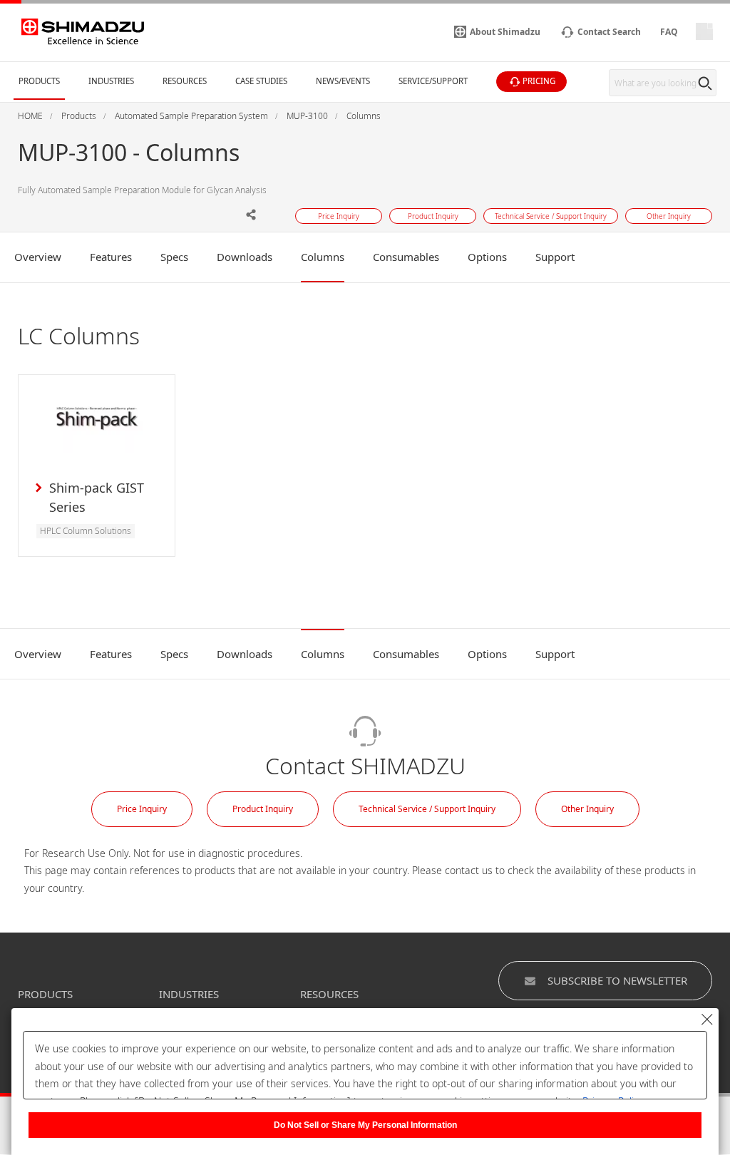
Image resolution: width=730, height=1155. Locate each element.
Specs (174, 257)
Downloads (244, 257)
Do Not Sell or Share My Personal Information (365, 1125)
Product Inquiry (262, 809)
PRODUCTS (45, 994)
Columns (322, 257)
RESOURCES (329, 994)
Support (555, 257)
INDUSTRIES (189, 994)
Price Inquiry (142, 809)
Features (111, 257)
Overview (37, 257)
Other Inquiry (587, 809)
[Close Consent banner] (707, 1019)
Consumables (406, 257)
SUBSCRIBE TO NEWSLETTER (617, 980)
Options (487, 257)
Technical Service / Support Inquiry (427, 809)
